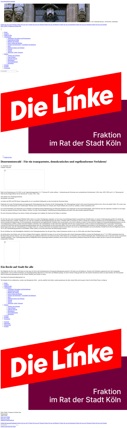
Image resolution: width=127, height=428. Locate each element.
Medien (6, 54)
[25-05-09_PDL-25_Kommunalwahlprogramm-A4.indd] (12, 262)
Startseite (6, 322)
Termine (6, 65)
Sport (9, 46)
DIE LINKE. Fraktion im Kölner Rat (11, 26)
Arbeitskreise (7, 37)
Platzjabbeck (11, 60)
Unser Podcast (11, 57)
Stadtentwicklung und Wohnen (16, 47)
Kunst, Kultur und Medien (15, 43)
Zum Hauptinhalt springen (8, 1)
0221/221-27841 (5, 418)
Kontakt (6, 66)
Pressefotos (11, 63)
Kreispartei (7, 68)
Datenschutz (7, 325)
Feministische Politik (13, 40)
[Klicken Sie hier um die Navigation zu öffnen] (1, 29)
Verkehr (10, 51)
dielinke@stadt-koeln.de (7, 420)
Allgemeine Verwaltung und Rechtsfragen (19, 38)
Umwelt (10, 49)
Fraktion (6, 33)
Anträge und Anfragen (14, 55)
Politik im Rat (8, 35)
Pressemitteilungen (13, 62)
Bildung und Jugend (13, 41)
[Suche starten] (17, 71)
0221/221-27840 (5, 417)
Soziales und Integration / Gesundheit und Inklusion (22, 44)
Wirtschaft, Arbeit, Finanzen (15, 52)
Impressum (7, 323)
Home (6, 32)
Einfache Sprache (12, 58)
